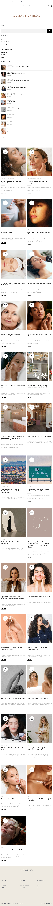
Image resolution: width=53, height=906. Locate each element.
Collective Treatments (6, 41)
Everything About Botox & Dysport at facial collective (13, 284)
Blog (3, 891)
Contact (3, 896)
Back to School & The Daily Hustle (14, 108)
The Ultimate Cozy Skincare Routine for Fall (16, 87)
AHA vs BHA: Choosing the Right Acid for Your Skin (12, 648)
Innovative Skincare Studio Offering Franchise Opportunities (12, 597)
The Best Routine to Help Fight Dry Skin (13, 386)
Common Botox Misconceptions (14, 129)
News (2, 57)
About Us (4, 885)
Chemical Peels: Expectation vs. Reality (15, 94)
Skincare (3, 47)
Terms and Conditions (24, 885)
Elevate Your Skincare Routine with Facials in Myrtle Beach (37, 386)
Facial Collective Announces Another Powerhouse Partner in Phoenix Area (12, 490)
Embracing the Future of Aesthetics (10, 542)
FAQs (3, 887)
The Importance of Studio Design (39, 436)
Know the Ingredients (6, 49)
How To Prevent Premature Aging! (39, 596)
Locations (4, 889)
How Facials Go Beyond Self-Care (12, 850)
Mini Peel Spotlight (11, 101)
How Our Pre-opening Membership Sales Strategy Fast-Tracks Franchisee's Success (13, 438)
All (1, 39)
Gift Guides (3, 54)
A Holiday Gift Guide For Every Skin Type (16, 73)
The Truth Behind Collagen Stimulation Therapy (10, 335)
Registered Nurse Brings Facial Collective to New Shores (37, 490)
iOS (38, 885)
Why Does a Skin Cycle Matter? (14, 122)
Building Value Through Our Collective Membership (18, 80)
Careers (3, 893)
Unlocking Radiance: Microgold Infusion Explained (18, 66)
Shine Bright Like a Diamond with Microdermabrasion (18, 115)
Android (39, 887)
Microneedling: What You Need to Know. (39, 284)
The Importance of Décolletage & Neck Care (39, 799)
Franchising (4, 44)
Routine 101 (4, 52)
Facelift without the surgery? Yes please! (39, 335)
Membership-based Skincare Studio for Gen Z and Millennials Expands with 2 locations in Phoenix (38, 544)
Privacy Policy (23, 887)
